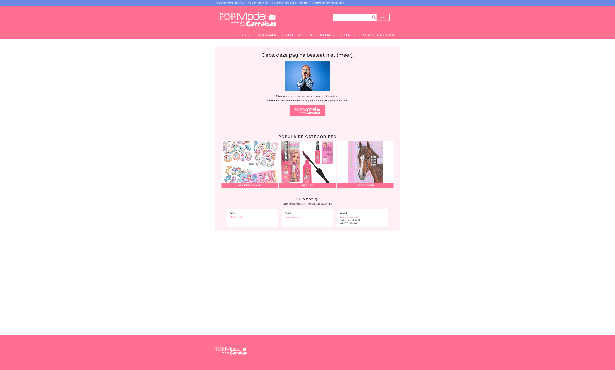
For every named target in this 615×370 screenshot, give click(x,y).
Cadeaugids (387, 35)
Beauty (244, 35)
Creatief (286, 35)
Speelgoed (306, 35)
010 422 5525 (236, 217)
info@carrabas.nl (293, 217)
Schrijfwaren (264, 35)
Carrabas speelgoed (349, 217)
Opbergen (327, 35)
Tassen (344, 35)
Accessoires (363, 35)
